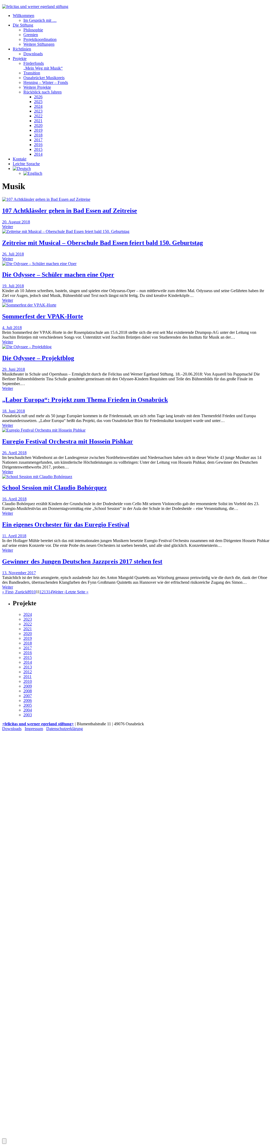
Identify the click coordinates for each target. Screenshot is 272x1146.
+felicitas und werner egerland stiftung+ (38, 724)
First (7, 592)
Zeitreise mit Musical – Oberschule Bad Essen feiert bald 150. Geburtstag (102, 242)
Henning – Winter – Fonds (45, 82)
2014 (38, 154)
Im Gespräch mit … (40, 20)
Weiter (7, 226)
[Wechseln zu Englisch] (32, 173)
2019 (38, 130)
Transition (31, 73)
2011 (27, 676)
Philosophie (33, 30)
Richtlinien (22, 49)
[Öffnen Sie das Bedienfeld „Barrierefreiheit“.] (4, 1141)
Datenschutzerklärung (64, 728)
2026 (38, 97)
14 (50, 592)
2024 (38, 106)
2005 (27, 705)
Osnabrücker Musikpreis (44, 77)
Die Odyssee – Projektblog (38, 358)
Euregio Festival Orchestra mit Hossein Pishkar (67, 441)
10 (34, 592)
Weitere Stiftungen (38, 44)
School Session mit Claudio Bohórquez (54, 487)
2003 (27, 715)
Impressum (34, 728)
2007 (27, 695)
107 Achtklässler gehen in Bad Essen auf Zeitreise (69, 210)
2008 (27, 691)
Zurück (20, 592)
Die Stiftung (23, 25)
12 (42, 592)
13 (46, 592)
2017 (38, 140)
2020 (38, 125)
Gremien (30, 34)
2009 (27, 686)
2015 (38, 149)
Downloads (33, 54)
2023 (38, 111)
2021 (38, 120)
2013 (27, 667)
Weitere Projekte (37, 87)
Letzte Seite (77, 592)
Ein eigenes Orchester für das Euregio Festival (65, 524)
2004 (27, 710)
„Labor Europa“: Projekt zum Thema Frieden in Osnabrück (85, 399)
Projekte (20, 58)
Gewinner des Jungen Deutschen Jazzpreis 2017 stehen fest (82, 561)
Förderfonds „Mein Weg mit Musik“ (43, 65)
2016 (38, 144)
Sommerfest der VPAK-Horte (42, 316)
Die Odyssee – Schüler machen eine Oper (58, 274)
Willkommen (23, 15)
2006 (27, 700)
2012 (27, 672)
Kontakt (19, 159)
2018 (38, 135)
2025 (38, 101)
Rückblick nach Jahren (42, 92)
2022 (38, 116)
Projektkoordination (40, 39)
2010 (27, 681)
